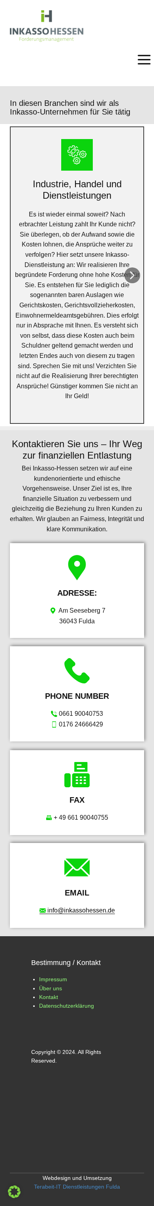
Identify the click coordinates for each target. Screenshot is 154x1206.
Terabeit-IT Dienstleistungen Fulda (77, 1186)
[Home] (46, 26)
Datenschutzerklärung (66, 1006)
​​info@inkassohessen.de (80, 910)
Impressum (53, 979)
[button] (132, 275)
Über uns (50, 988)
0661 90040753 (80, 713)
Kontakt (48, 997)
